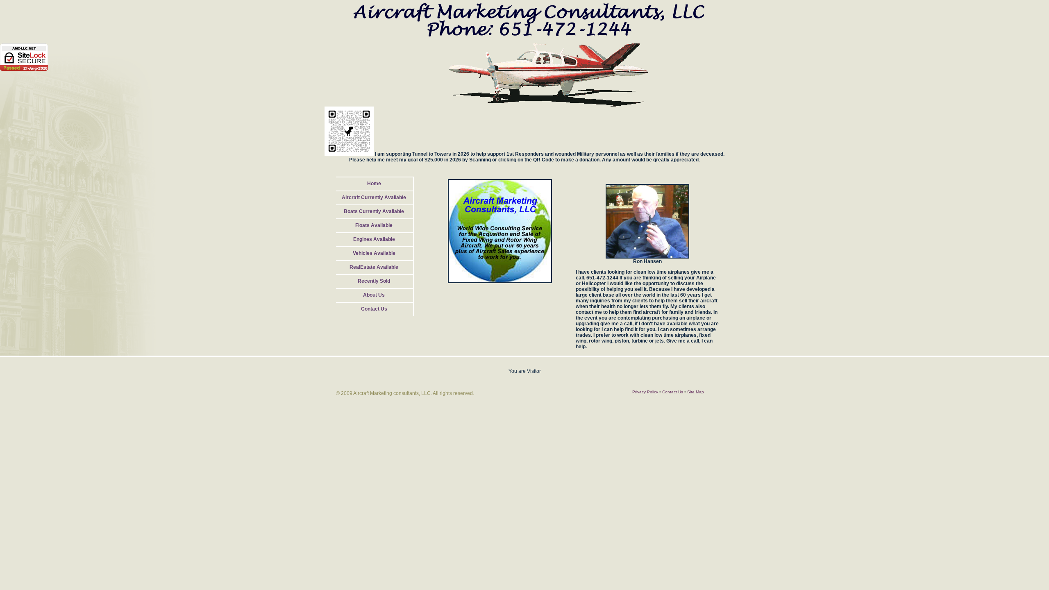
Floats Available (374, 225)
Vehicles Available (374, 253)
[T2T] (349, 154)
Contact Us (374, 309)
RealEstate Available (374, 267)
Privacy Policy (645, 392)
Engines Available (374, 239)
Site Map (695, 392)
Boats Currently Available (374, 211)
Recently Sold (374, 281)
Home (374, 183)
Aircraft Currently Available (374, 197)
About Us (374, 295)
